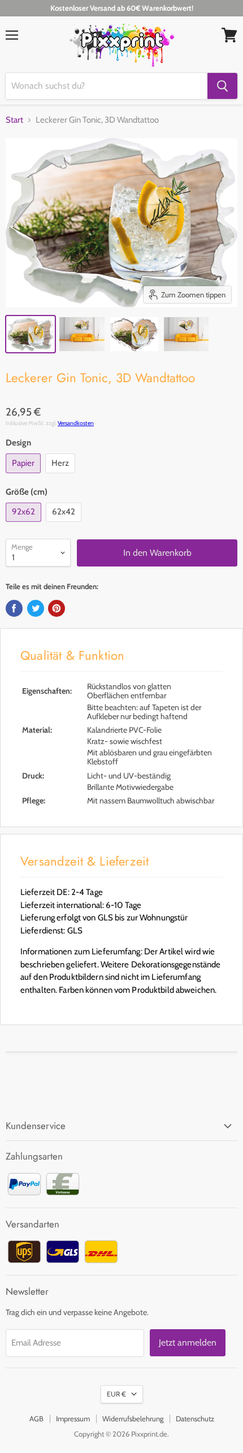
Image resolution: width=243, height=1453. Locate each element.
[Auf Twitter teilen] (35, 608)
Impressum (73, 1418)
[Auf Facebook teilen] (14, 608)
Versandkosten (76, 423)
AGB (36, 1418)
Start (14, 120)
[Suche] (222, 86)
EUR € (116, 1394)
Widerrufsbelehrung (132, 1418)
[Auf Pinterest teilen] (56, 608)
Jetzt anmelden (187, 1342)
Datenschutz (195, 1418)
